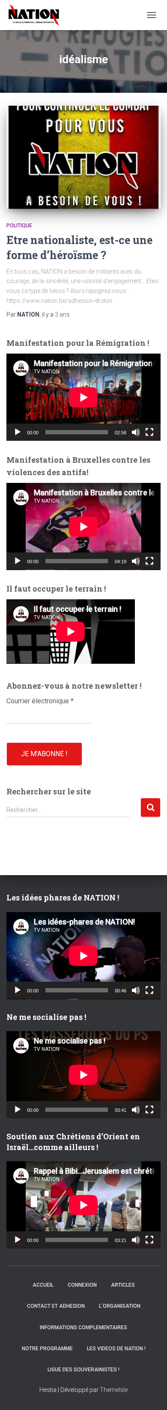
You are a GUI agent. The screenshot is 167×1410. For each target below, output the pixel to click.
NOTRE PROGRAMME (47, 1349)
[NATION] (37, 15)
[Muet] (135, 432)
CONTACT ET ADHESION (56, 1306)
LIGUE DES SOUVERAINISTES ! (83, 1370)
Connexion (82, 1285)
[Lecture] (17, 432)
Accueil (43, 1285)
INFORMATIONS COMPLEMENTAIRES (83, 1328)
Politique (19, 226)
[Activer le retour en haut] (150, 1393)
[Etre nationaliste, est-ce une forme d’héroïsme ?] (83, 157)
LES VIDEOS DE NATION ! (116, 1349)
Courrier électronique (40, 701)
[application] (83, 397)
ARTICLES (123, 1285)
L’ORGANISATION (119, 1306)
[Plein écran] (149, 432)
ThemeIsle (114, 1389)
